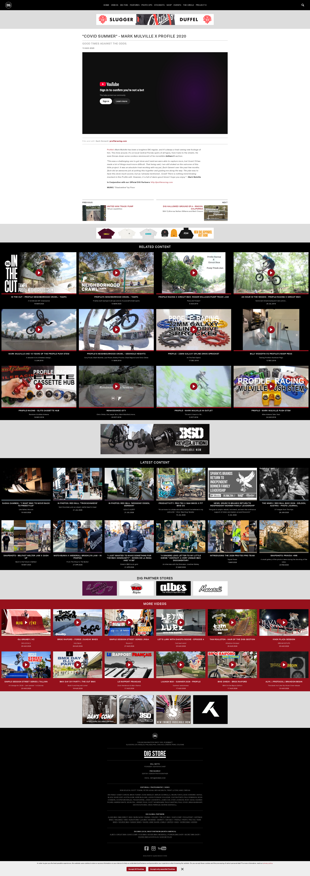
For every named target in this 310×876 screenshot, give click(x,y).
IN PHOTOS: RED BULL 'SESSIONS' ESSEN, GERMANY (129, 504)
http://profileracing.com (162, 182)
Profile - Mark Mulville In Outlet (194, 410)
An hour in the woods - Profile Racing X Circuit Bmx (271, 297)
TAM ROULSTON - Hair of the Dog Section (232, 639)
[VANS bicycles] (173, 588)
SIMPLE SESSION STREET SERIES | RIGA (129, 639)
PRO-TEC (192, 820)
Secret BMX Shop (192, 834)
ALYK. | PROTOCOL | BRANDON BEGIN (284, 681)
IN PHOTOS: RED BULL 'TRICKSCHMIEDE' (78, 503)
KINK (126, 820)
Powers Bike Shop (175, 834)
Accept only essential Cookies (162, 869)
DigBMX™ (169, 742)
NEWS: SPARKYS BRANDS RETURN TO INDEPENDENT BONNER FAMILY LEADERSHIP (232, 504)
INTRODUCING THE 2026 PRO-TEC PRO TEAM (232, 555)
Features (135, 5)
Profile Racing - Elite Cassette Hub (39, 410)
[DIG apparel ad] (155, 233)
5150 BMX (143, 834)
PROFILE (177, 820)
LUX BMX (143, 820)
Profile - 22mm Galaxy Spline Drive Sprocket (193, 354)
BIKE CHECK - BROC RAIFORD (232, 681)
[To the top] (155, 736)
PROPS (184, 820)
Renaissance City (116, 410)
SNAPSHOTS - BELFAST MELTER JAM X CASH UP (26, 556)
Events (177, 5)
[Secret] (210, 588)
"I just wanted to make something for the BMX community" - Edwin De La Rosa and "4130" (129, 558)
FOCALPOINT (188, 817)
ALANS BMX (112, 817)
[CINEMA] (173, 709)
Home (106, 5)
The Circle (188, 5)
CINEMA (147, 817)
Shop (169, 5)
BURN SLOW (138, 817)
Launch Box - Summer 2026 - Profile (181, 681)
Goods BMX (152, 834)
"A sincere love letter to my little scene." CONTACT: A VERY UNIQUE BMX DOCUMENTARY (181, 558)
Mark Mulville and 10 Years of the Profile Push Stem (38, 354)
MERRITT (160, 820)
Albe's (112, 834)
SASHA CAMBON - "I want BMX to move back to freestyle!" (26, 504)
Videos (114, 5)
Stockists (159, 5)
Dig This (124, 5)
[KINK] (155, 19)
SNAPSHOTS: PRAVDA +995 (284, 555)
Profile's (111, 150)
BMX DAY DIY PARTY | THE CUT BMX (78, 681)
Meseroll (162, 834)
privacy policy (268, 863)
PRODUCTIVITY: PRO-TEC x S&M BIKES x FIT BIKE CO (181, 504)
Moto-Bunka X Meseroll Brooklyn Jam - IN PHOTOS (77, 556)
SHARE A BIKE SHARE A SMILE (154, 822)
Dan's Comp (132, 834)
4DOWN (194, 822)
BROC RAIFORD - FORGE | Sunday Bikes (77, 639)
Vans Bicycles (166, 837)
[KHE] (155, 439)
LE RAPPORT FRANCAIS (129, 681)
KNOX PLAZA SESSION (284, 639)
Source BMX (143, 837)
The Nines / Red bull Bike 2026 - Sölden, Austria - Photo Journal (284, 504)
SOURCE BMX (124, 822)
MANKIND (151, 820)
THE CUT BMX (164, 817)
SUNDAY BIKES (136, 822)
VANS (176, 822)
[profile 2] (210, 709)
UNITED (170, 822)
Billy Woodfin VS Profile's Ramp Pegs (271, 354)
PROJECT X (201, 5)
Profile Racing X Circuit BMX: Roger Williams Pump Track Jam (194, 297)
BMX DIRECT (123, 817)
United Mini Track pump (120, 206)
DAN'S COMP (177, 817)
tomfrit (155, 855)
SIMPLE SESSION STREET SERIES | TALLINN (25, 681)
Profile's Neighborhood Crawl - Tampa (116, 297)
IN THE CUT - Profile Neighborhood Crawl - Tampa (39, 297)
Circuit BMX (121, 834)
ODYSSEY (169, 820)
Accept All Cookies (136, 869)
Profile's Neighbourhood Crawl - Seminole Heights (116, 354)
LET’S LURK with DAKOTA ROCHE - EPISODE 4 (181, 639)
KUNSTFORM (134, 820)
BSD (130, 817)
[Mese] (99, 588)
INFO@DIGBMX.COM (157, 778)
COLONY (155, 817)
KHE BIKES (119, 820)
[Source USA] (136, 588)
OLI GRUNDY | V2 (26, 639)
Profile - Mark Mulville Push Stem (271, 410)
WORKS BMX (185, 822)
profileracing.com (118, 141)
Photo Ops (146, 5)
